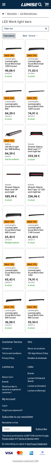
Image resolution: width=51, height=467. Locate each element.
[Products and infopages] (4, 4)
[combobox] (25, 28)
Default (32, 36)
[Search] (40, 4)
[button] (37, 444)
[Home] (29, 4)
